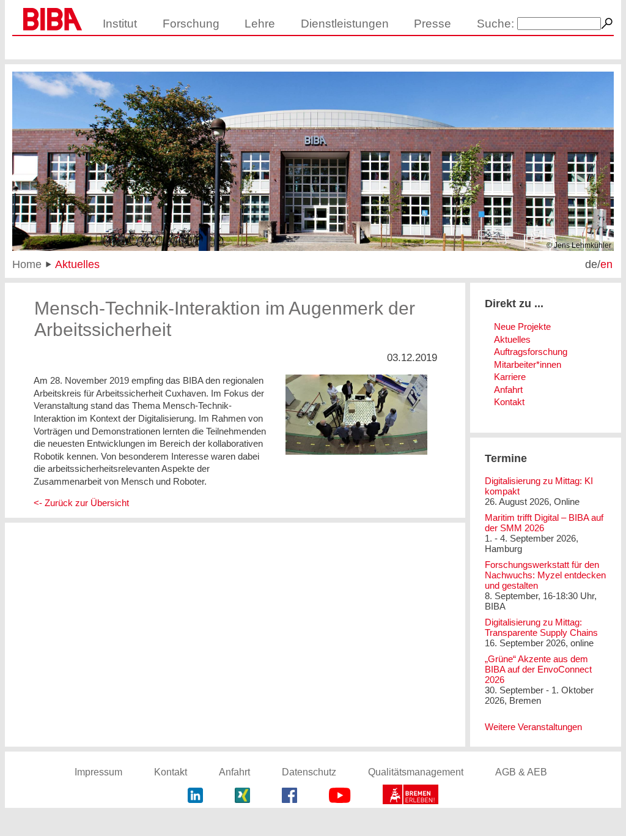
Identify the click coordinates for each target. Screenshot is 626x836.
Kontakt (509, 402)
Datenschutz (309, 772)
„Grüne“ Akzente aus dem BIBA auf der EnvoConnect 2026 (538, 669)
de (591, 264)
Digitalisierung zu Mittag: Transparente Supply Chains (541, 627)
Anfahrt (508, 389)
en (606, 264)
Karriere (510, 376)
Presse (432, 23)
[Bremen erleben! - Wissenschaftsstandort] (410, 796)
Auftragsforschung (530, 351)
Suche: (495, 23)
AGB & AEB (521, 772)
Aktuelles (77, 264)
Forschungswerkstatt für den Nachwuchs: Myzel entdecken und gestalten (545, 575)
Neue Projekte (522, 326)
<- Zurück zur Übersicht (81, 503)
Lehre (260, 23)
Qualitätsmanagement (415, 772)
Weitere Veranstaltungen (533, 727)
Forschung (191, 23)
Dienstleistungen (345, 23)
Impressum (98, 772)
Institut (120, 23)
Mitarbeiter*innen (527, 364)
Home (27, 264)
